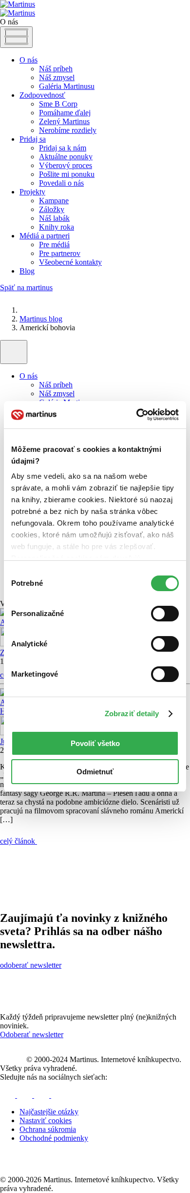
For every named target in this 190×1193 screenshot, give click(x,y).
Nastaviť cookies (45, 1120)
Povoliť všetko (95, 743)
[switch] (165, 613)
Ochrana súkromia (47, 1129)
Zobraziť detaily (132, 713)
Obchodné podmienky (53, 1138)
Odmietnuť (95, 771)
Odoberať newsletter (31, 1034)
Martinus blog (40, 319)
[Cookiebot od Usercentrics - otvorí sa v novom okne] (137, 414)
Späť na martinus (26, 287)
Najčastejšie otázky (48, 1112)
